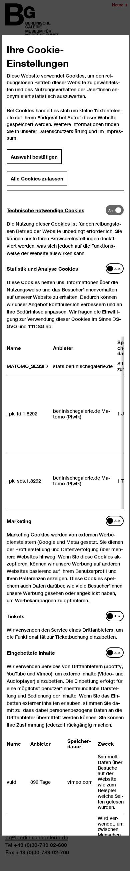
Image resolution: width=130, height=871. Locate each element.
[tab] (56, 210)
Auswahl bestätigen (34, 156)
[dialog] (65, 435)
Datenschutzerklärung (62, 131)
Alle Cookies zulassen (37, 178)
